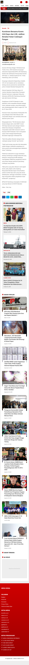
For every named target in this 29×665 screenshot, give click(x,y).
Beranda (4, 28)
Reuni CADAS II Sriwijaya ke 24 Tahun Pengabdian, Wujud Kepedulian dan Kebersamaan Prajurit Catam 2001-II (13, 282)
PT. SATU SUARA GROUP (7, 645)
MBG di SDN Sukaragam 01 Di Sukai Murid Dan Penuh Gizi (13, 517)
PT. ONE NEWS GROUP (7, 643)
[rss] (15, 591)
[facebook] (3, 197)
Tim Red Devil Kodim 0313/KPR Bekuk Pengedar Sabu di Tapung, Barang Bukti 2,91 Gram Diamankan (14, 227)
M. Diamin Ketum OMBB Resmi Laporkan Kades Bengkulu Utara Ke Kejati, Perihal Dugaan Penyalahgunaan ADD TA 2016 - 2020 (13, 465)
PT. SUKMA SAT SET (6, 649)
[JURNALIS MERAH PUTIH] (2, 3)
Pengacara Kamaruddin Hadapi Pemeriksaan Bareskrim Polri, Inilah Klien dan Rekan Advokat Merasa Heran (13, 413)
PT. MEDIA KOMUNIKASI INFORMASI (10, 638)
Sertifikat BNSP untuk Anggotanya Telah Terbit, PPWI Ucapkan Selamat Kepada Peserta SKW (14, 363)
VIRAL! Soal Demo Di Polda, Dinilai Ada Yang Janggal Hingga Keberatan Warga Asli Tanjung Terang (14, 439)
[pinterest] (16, 197)
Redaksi (3, 597)
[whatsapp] (12, 197)
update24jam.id (5, 631)
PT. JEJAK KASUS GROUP (7, 640)
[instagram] (9, 591)
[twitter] (8, 197)
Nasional (17, 5)
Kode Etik (3, 599)
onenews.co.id (5, 620)
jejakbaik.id (4, 624)
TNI (8, 28)
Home (2, 5)
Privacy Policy (4, 604)
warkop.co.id (4, 617)
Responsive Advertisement (14, 568)
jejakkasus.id (4, 627)
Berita (6, 5)
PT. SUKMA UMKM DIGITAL (8, 647)
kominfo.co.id (4, 613)
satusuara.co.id (5, 622)
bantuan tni (7, 250)
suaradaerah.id (5, 629)
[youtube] (11, 591)
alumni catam (7, 277)
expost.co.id (4, 615)
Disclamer (3, 602)
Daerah (11, 5)
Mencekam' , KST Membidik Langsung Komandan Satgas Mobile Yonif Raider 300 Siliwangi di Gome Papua (14, 338)
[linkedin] (20, 197)
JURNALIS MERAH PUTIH (18, 658)
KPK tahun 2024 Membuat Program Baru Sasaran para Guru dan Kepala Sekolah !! (14, 313)
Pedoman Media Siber (6, 606)
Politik (22, 5)
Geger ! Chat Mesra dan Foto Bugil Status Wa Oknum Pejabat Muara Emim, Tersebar (14, 387)
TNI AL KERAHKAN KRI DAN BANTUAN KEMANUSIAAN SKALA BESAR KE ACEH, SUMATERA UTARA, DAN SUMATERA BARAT (14, 255)
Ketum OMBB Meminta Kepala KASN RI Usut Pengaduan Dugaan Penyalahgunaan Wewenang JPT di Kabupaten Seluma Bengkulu (14, 493)
